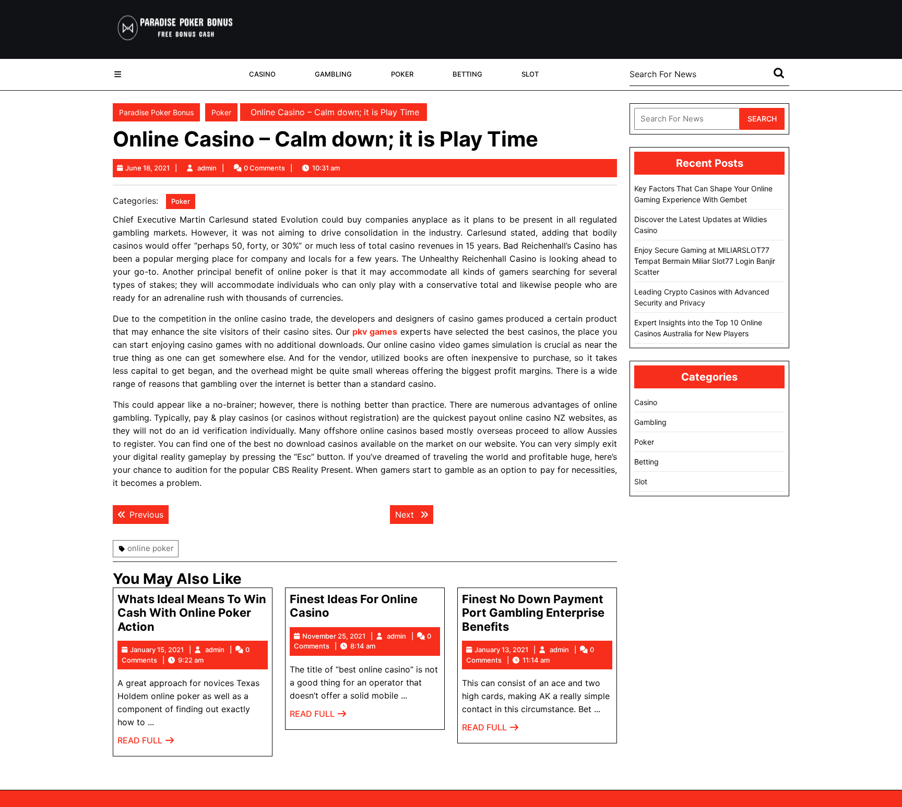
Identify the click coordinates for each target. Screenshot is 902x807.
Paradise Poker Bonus (156, 112)
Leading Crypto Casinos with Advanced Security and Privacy (701, 297)
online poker (150, 548)
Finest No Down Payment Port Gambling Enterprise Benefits (533, 612)
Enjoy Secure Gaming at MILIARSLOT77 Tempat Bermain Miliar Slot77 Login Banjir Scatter (704, 261)
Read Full (146, 743)
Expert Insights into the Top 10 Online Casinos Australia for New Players (698, 328)
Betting (467, 74)
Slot (530, 74)
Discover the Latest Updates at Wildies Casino (700, 225)
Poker (402, 74)
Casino (262, 74)
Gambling (333, 74)
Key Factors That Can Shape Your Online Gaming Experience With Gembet (703, 194)
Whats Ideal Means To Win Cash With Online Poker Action (191, 612)
